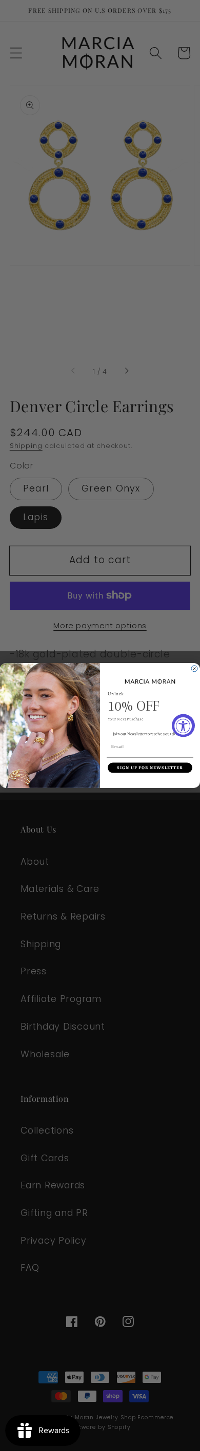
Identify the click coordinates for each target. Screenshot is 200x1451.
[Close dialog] (194, 669)
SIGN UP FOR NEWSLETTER (150, 768)
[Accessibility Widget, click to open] (183, 725)
